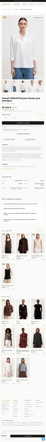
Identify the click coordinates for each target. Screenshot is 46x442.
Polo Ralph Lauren (25, 423)
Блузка (18, 321)
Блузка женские (35, 321)
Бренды (31, 4)
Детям (24, 4)
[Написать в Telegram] (43, 439)
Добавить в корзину (23, 122)
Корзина (15, 414)
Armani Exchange (39, 423)
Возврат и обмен (28, 410)
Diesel (7, 423)
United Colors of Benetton (35, 422)
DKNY (34, 425)
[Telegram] (3, 413)
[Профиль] (43, 4)
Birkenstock (17, 425)
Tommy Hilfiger (8, 422)
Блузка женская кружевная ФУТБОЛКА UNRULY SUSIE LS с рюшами (22, 351)
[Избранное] (37, 4)
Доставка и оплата (28, 406)
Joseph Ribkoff (15, 9)
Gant (15, 423)
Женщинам (8, 4)
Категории (15, 404)
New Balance (24, 425)
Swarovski (38, 425)
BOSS (18, 422)
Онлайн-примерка (38, 17)
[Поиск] (34, 4)
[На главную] (3, 4)
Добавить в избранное (24, 133)
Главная (3, 9)
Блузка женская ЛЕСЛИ (36, 350)
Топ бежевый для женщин (37, 255)
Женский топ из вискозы (7, 285)
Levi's (28, 422)
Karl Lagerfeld (23, 422)
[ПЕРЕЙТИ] (23, 309)
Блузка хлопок (5, 321)
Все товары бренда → (40, 230)
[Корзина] (40, 4)
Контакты (26, 408)
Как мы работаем (28, 404)
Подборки (15, 412)
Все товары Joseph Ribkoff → (8, 168)
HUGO (14, 422)
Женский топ (5, 255)
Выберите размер (6, 114)
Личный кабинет (39, 402)
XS (5, 117)
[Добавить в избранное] (13, 235)
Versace (18, 423)
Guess (3, 422)
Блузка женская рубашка (7, 350)
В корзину (28, 436)
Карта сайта (27, 416)
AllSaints (11, 423)
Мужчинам (17, 4)
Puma (13, 425)
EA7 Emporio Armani (6, 425)
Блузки (3, 103)
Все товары (15, 402)
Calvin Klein (32, 423)
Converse (30, 425)
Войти (37, 404)
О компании (27, 402)
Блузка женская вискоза (22, 380)
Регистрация (38, 406)
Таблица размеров (40, 114)
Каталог (8, 9)
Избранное (15, 416)
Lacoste (3, 423)
